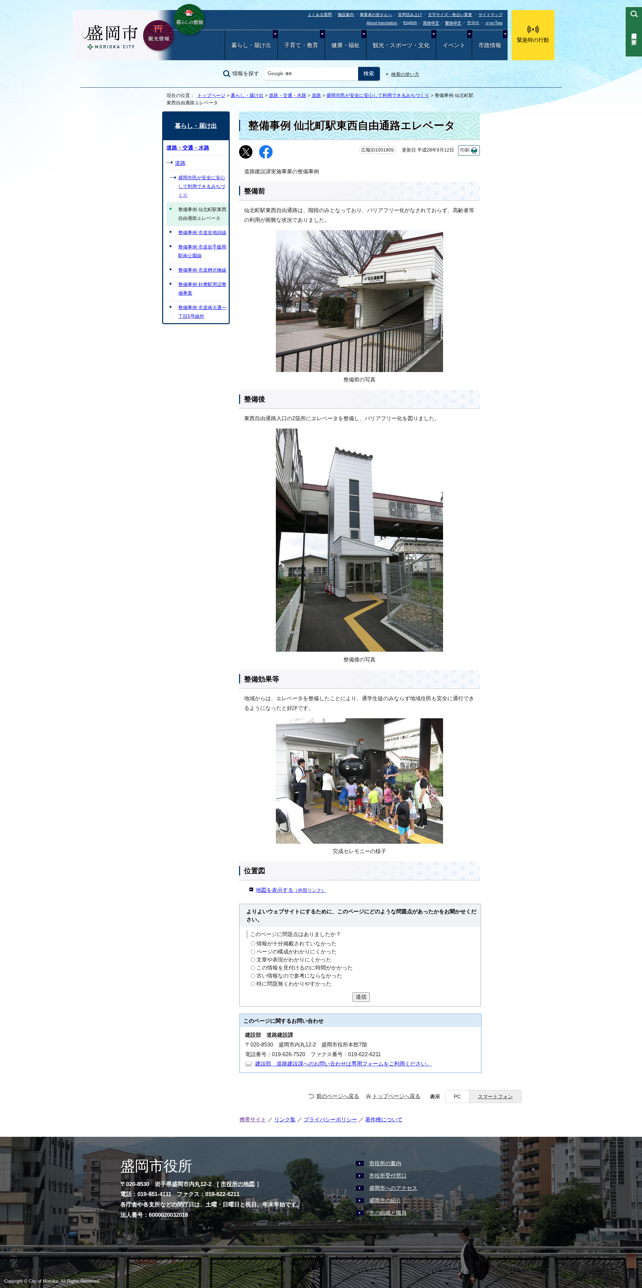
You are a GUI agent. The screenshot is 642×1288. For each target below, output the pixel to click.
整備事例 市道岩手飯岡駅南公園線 (202, 251)
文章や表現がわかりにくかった (293, 959)
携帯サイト (252, 1119)
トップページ (211, 95)
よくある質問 (320, 14)
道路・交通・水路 (287, 95)
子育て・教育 (301, 45)
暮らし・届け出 (251, 45)
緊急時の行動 (533, 40)
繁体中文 (453, 23)
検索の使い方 (405, 74)
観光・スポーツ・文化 (401, 45)
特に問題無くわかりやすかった (293, 984)
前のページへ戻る (337, 1096)
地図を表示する (291, 890)
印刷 (464, 150)
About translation (381, 23)
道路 (316, 95)
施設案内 (346, 14)
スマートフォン (495, 1096)
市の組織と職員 (388, 1213)
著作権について (384, 1119)
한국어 (473, 22)
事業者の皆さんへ (376, 14)
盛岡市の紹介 (385, 1200)
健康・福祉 (345, 45)
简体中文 (431, 23)
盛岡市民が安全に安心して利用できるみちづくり (377, 95)
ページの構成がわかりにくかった (296, 951)
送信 (361, 997)
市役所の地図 (238, 1184)
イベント (454, 45)
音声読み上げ (410, 14)
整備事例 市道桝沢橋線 (202, 270)
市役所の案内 (385, 1163)
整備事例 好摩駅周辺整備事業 (202, 289)
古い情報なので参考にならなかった (299, 976)
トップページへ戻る (396, 1096)
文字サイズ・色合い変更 (450, 14)
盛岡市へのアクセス (393, 1188)
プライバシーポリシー (330, 1119)
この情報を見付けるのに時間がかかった (304, 968)
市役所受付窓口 (388, 1176)
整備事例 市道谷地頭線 (202, 232)
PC (457, 1096)
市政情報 (489, 45)
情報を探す (245, 73)
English (410, 22)
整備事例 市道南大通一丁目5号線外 (202, 312)
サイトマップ (490, 14)
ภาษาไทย (494, 23)
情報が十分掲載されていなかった (296, 943)
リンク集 (285, 1119)
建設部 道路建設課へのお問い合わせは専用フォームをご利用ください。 (343, 1064)
